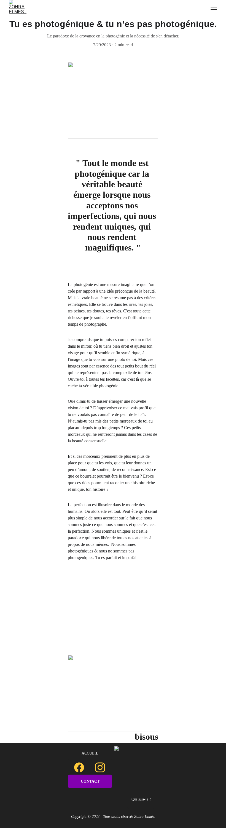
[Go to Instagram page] (100, 767)
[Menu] (214, 7)
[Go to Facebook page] (82, 767)
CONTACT (90, 781)
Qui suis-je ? (141, 799)
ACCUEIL (90, 753)
